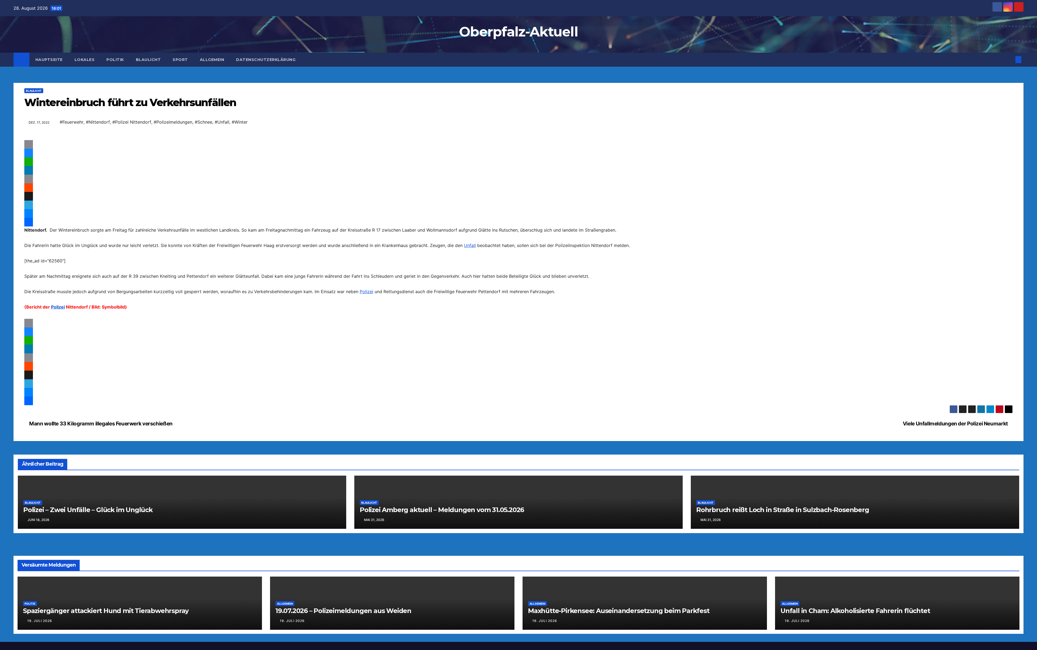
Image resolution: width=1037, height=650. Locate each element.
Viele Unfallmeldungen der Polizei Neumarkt (956, 445)
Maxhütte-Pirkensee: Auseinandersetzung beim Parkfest (618, 633)
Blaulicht (148, 59)
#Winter (240, 122)
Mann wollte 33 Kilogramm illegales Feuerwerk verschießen (100, 445)
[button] (1009, 59)
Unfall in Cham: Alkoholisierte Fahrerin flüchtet (855, 633)
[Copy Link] (518, 179)
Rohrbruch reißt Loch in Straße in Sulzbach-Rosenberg (782, 532)
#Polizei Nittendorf (131, 122)
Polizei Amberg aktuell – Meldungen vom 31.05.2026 (442, 532)
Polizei (366, 302)
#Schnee (203, 122)
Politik (115, 59)
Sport (180, 59)
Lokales (85, 59)
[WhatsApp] (518, 161)
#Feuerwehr (71, 122)
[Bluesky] (518, 153)
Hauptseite (49, 59)
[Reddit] (518, 187)
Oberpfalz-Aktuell (518, 31)
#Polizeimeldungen (173, 122)
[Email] (518, 144)
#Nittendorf (98, 122)
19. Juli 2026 (39, 643)
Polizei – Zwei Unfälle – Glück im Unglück (88, 532)
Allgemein (212, 59)
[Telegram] (518, 205)
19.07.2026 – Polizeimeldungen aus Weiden (343, 633)
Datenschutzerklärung (265, 59)
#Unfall (222, 122)
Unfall (470, 256)
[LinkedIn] (518, 170)
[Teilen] (518, 233)
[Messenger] (518, 213)
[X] (518, 196)
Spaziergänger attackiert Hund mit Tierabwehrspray (105, 633)
